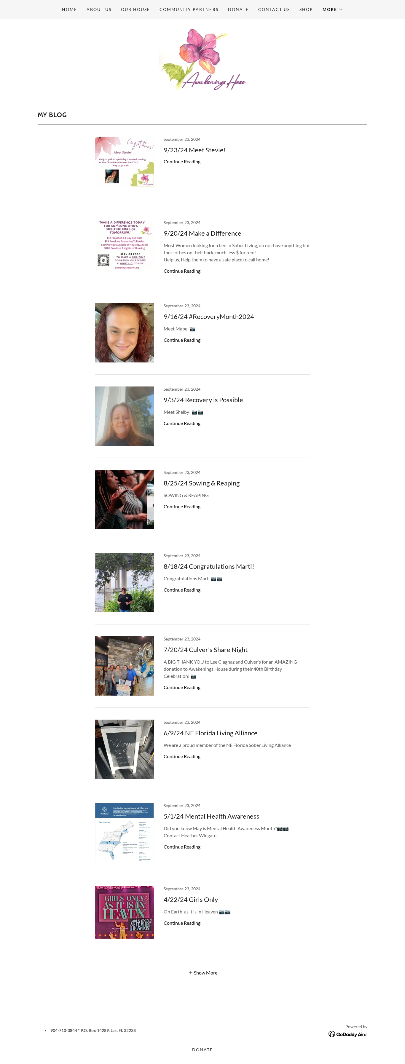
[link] (202, 58)
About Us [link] (99, 9)
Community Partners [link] (189, 9)
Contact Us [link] (274, 9)
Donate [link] (238, 9)
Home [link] (69, 9)
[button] (333, 9)
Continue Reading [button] (182, 161)
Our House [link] (135, 9)
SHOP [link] (306, 9)
